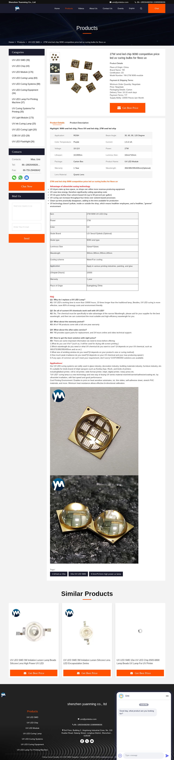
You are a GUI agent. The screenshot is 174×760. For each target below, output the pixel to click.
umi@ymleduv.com (120, 2)
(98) (26, 84)
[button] (13, 637)
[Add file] (120, 756)
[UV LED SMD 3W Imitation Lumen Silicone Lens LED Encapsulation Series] (33, 630)
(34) (25, 91)
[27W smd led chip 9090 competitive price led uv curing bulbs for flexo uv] (84, 75)
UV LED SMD (34, 42)
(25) (24, 124)
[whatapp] (20, 177)
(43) (20, 66)
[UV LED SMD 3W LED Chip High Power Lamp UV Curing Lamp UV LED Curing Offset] (140, 630)
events (121, 8)
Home (57, 8)
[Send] (167, 756)
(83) (24, 78)
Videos (81, 8)
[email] (26, 177)
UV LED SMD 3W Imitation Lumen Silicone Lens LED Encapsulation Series (33, 662)
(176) (22, 72)
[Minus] (167, 696)
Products (69, 8)
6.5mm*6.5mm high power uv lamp (106, 574)
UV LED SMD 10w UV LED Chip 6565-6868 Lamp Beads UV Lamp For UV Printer (84, 662)
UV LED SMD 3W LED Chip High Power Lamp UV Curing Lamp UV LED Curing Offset (139, 662)
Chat (157, 8)
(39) (21, 60)
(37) (25, 101)
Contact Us (107, 8)
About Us (93, 8)
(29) (21, 135)
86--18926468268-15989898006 (151, 2)
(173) (23, 118)
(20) (24, 129)
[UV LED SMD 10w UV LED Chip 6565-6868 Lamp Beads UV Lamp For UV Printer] (87, 630)
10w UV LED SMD (78, 574)
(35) (23, 110)
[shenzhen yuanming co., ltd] (17, 8)
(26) (23, 141)
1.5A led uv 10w (59, 574)
